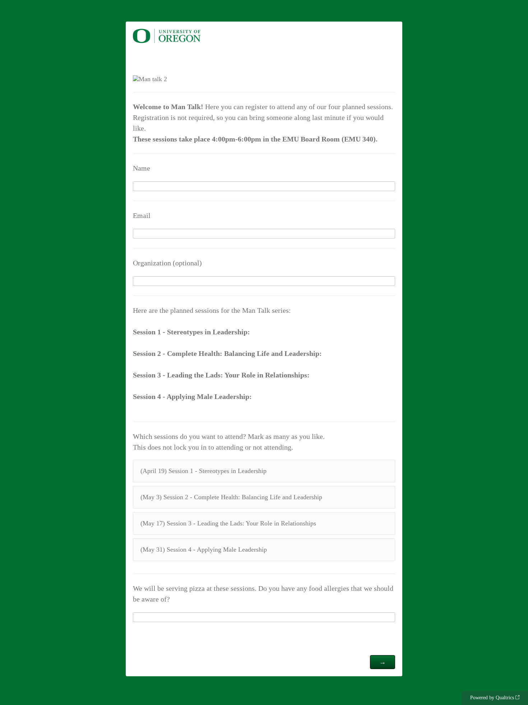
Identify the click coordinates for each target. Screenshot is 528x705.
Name (141, 168)
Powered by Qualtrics (492, 697)
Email (141, 215)
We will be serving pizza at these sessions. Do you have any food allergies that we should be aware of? (263, 593)
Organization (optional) (167, 263)
